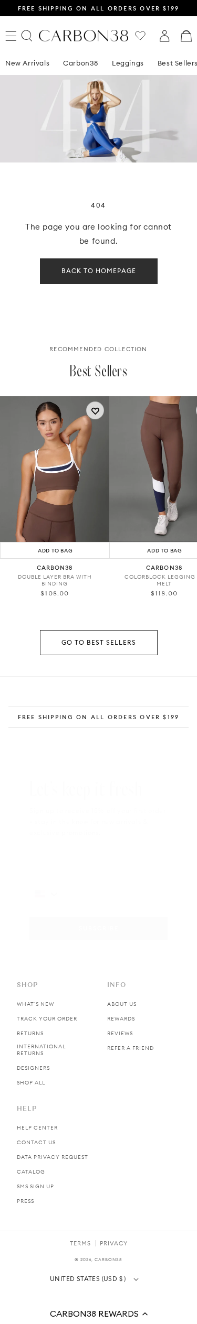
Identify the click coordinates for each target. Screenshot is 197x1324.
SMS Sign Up (35, 1186)
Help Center (37, 1127)
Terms (80, 1243)
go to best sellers (98, 642)
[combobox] (47, 894)
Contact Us (36, 1142)
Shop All (31, 1082)
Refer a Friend (130, 1048)
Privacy (114, 1243)
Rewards (121, 1018)
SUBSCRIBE (99, 928)
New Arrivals (27, 63)
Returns (30, 1033)
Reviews (120, 1033)
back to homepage (98, 271)
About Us (122, 1004)
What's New (35, 1004)
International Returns (41, 1050)
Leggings (128, 63)
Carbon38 (80, 63)
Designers (33, 1068)
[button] (98, 1313)
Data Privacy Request (52, 1157)
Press (25, 1201)
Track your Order (47, 1018)
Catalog (31, 1171)
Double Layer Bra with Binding (55, 580)
